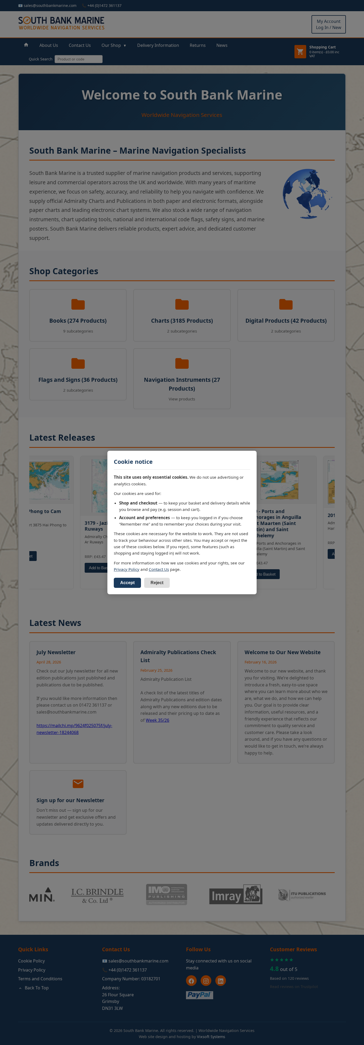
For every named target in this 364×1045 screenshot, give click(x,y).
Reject (157, 582)
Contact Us (159, 569)
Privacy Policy (126, 569)
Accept (127, 582)
